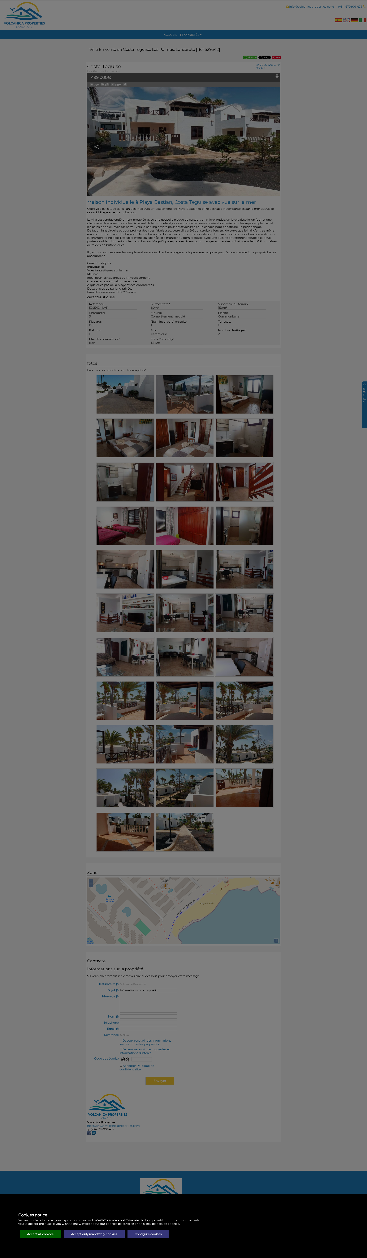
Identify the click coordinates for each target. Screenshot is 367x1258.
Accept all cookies (40, 1234)
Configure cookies (148, 1234)
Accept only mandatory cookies (94, 1234)
